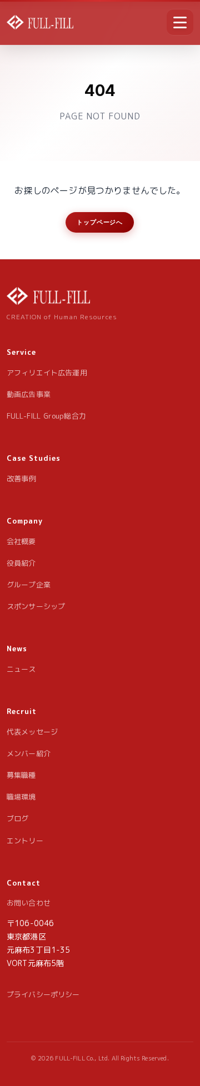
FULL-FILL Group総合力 (46, 416)
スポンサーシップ (36, 606)
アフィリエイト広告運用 (47, 373)
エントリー (25, 841)
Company (25, 521)
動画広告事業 (29, 394)
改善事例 (21, 479)
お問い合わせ (29, 903)
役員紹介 (21, 563)
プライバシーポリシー (43, 994)
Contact (24, 883)
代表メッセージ (32, 732)
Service (21, 352)
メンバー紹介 (29, 753)
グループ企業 (29, 585)
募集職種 (21, 775)
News (17, 648)
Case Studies (34, 458)
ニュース (21, 669)
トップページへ (100, 222)
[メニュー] (180, 22)
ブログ (17, 818)
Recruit (22, 711)
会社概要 (21, 541)
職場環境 (21, 797)
